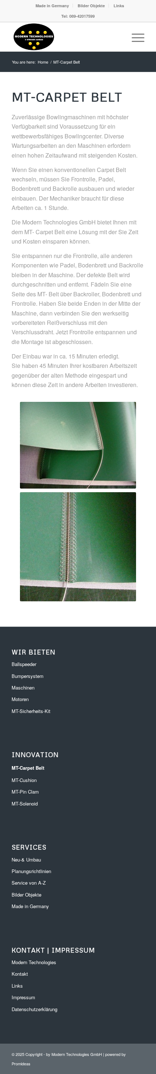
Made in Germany (52, 5)
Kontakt (20, 973)
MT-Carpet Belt (28, 767)
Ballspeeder (24, 664)
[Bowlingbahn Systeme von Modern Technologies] (65, 36)
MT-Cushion (24, 780)
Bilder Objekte (91, 5)
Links (119, 5)
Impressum (23, 997)
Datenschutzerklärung (34, 1009)
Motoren (20, 699)
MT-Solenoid (25, 803)
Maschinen (23, 687)
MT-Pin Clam (25, 791)
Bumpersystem (28, 676)
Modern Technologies (34, 962)
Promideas (21, 1063)
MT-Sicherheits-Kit (31, 711)
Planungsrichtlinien (31, 871)
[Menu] (134, 36)
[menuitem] (52, 6)
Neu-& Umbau (26, 859)
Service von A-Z (29, 882)
